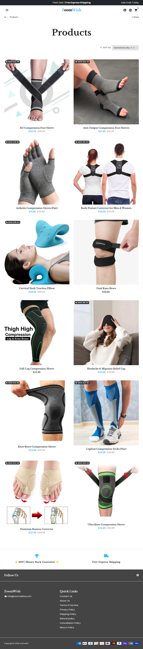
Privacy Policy (67, 609)
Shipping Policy (68, 614)
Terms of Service (69, 605)
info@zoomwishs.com (17, 596)
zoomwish (24, 643)
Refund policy (67, 618)
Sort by (105, 47)
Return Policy (67, 627)
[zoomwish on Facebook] (138, 575)
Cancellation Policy (70, 623)
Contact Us (66, 596)
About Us (65, 600)
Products (14, 17)
